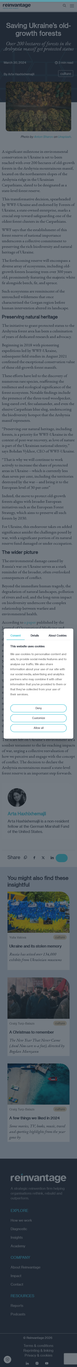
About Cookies (58, 635)
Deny (39, 708)
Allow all (39, 727)
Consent (15, 635)
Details (35, 635)
